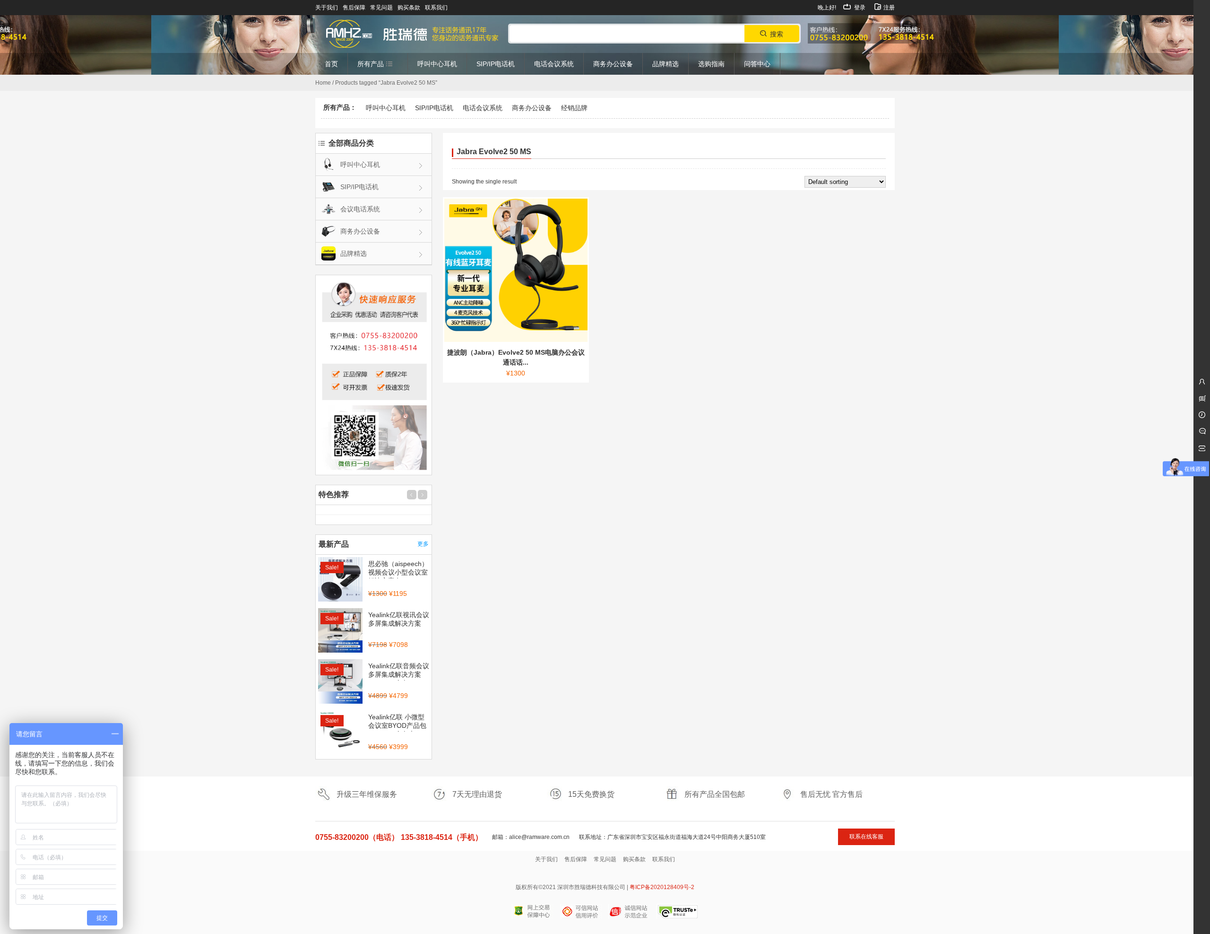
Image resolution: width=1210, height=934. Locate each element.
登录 (859, 7)
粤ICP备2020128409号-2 (662, 887)
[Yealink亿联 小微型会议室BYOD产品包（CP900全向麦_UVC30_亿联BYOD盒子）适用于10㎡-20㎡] (340, 733)
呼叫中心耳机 (386, 108)
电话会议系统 (482, 108)
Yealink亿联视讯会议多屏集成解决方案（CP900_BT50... (398, 623)
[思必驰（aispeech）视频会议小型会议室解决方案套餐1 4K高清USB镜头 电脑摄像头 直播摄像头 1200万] (340, 580)
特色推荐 (334, 494)
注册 (888, 7)
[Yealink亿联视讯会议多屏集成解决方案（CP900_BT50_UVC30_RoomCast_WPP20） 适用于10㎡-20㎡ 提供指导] (340, 631)
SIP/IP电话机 (434, 108)
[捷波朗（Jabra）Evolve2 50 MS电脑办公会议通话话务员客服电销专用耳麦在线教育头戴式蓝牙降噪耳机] (516, 270)
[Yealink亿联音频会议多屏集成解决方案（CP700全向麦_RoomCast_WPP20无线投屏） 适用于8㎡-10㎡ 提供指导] (340, 682)
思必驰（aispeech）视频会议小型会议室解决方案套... (398, 572)
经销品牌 (574, 108)
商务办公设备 (532, 108)
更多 (423, 544)
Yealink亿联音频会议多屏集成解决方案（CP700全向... (398, 674)
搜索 (776, 34)
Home (323, 82)
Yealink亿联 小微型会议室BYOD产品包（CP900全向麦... (397, 725)
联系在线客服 (866, 836)
